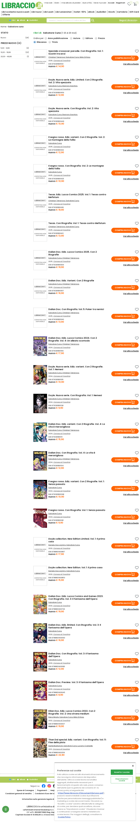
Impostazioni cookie (121, 780)
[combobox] (68, 20)
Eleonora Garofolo (69, 86)
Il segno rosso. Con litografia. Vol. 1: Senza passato (76, 510)
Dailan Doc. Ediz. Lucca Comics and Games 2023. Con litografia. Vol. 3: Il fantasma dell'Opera (75, 598)
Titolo (55, 42)
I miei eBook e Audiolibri (71, 3)
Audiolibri (101, 12)
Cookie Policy (64, 817)
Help (52, 790)
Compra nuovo (123, 58)
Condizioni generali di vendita (18, 793)
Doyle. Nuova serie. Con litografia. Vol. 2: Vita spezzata (73, 110)
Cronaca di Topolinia (61, 60)
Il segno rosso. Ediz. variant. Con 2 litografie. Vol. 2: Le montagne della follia (76, 138)
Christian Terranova (56, 57)
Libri (13, 20)
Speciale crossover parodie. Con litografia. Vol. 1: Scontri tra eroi (75, 52)
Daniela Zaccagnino (57, 545)
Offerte (6, 14)
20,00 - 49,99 (15, 56)
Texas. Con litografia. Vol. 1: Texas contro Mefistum (77, 223)
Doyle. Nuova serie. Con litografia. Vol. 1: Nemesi (75, 395)
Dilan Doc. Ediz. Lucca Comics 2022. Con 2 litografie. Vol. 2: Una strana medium (71, 712)
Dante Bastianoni (55, 746)
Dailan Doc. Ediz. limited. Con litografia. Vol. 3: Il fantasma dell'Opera (74, 626)
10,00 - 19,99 (15, 52)
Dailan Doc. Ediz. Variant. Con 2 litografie (71, 280)
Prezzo (101, 38)
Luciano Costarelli (85, 746)
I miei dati (48, 3)
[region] (95, 792)
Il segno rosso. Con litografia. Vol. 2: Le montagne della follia (76, 167)
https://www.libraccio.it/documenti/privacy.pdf (80, 793)
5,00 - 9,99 (15, 48)
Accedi (111, 3)
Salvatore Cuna (72, 57)
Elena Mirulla (53, 717)
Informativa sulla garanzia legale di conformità (43, 799)
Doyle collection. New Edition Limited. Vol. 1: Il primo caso (76, 540)
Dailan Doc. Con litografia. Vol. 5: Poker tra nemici (76, 309)
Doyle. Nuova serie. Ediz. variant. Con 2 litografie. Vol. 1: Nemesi (75, 368)
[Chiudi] (133, 766)
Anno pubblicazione (58, 38)
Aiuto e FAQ (87, 3)
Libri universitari (64, 12)
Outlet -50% (80, 12)
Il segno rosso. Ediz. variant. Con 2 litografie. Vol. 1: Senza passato (76, 483)
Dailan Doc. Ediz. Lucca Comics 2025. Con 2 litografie (72, 253)
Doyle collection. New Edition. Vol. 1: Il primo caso (75, 567)
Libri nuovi (36, 12)
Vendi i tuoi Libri (100, 3)
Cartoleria (122, 12)
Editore (89, 38)
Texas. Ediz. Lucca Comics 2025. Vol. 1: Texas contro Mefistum (77, 196)
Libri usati (48, 12)
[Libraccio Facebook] (44, 787)
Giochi (111, 12)
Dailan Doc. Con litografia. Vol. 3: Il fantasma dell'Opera (73, 655)
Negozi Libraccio (127, 20)
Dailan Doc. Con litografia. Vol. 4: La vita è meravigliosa (71, 454)
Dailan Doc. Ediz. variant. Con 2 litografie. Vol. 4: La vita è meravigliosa (76, 425)
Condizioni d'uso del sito (45, 793)
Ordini (56, 3)
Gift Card (134, 12)
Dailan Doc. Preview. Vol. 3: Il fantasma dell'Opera (76, 682)
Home (3, 26)
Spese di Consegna (25, 790)
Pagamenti (42, 790)
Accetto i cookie (121, 772)
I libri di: (37, 32)
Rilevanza (41, 42)
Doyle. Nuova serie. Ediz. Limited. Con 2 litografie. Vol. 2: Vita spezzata (75, 81)
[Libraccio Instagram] (49, 787)
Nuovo (15, 37)
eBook (91, 12)
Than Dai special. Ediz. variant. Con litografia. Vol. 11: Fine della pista (77, 741)
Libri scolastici (15, 12)
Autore (76, 38)
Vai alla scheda (131, 64)
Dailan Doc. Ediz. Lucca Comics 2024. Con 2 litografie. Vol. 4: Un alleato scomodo (72, 339)
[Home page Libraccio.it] (22, 8)
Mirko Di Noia (85, 57)
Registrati (120, 3)
